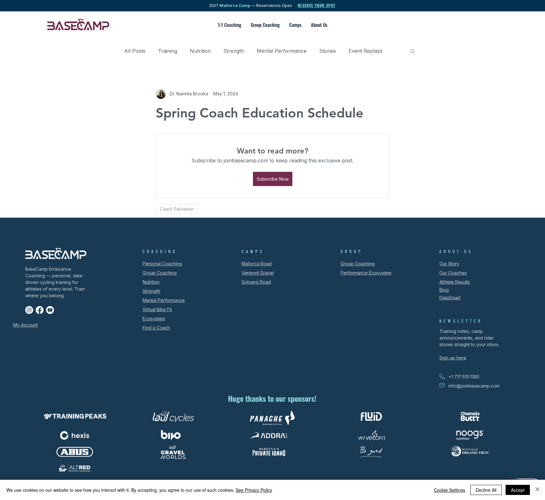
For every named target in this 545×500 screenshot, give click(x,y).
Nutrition (200, 51)
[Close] (537, 490)
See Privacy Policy (254, 490)
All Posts (134, 51)
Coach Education (177, 209)
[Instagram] (29, 310)
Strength (233, 51)
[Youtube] (50, 310)
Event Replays (366, 51)
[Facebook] (40, 310)
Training (167, 51)
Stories (327, 51)
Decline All (486, 490)
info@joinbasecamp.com (474, 386)
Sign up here (452, 357)
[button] (413, 50)
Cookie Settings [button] (449, 490)
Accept (517, 490)
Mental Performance (282, 51)
